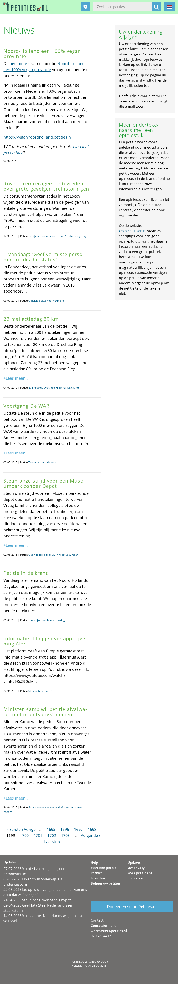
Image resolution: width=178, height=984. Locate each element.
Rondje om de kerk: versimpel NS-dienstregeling (57, 236)
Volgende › (90, 835)
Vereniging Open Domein (89, 965)
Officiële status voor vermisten (46, 300)
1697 (78, 829)
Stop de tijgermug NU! (41, 691)
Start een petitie (103, 867)
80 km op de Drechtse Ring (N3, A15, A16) (53, 387)
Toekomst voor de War (42, 462)
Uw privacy (136, 867)
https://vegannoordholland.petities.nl (37, 137)
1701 (38, 835)
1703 (65, 835)
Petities (96, 873)
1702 (51, 835)
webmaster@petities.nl (109, 931)
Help (94, 862)
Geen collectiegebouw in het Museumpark (53, 555)
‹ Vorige (29, 829)
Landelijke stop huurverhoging (46, 620)
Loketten (98, 878)
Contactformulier (104, 925)
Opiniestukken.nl (132, 230)
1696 (64, 829)
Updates (134, 862)
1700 (24, 835)
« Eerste (13, 829)
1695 (51, 829)
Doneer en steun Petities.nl (132, 906)
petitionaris (20, 63)
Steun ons (135, 878)
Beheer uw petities (105, 883)
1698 (92, 829)
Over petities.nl (140, 873)
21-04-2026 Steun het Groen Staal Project (37, 900)
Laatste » (52, 841)
